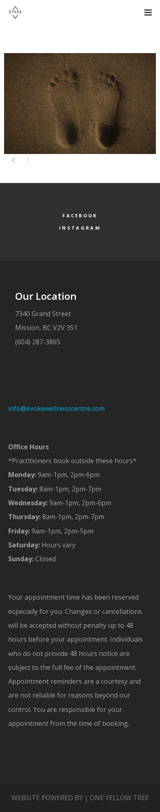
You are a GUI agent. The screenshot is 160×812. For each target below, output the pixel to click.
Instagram (80, 228)
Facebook (79, 215)
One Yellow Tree (119, 797)
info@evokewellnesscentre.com (57, 408)
